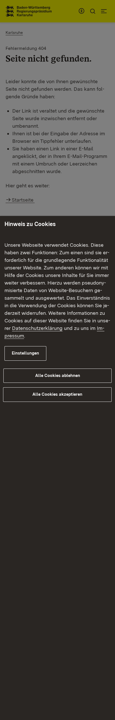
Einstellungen (25, 353)
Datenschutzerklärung (37, 328)
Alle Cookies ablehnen (57, 375)
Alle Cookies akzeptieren (57, 394)
